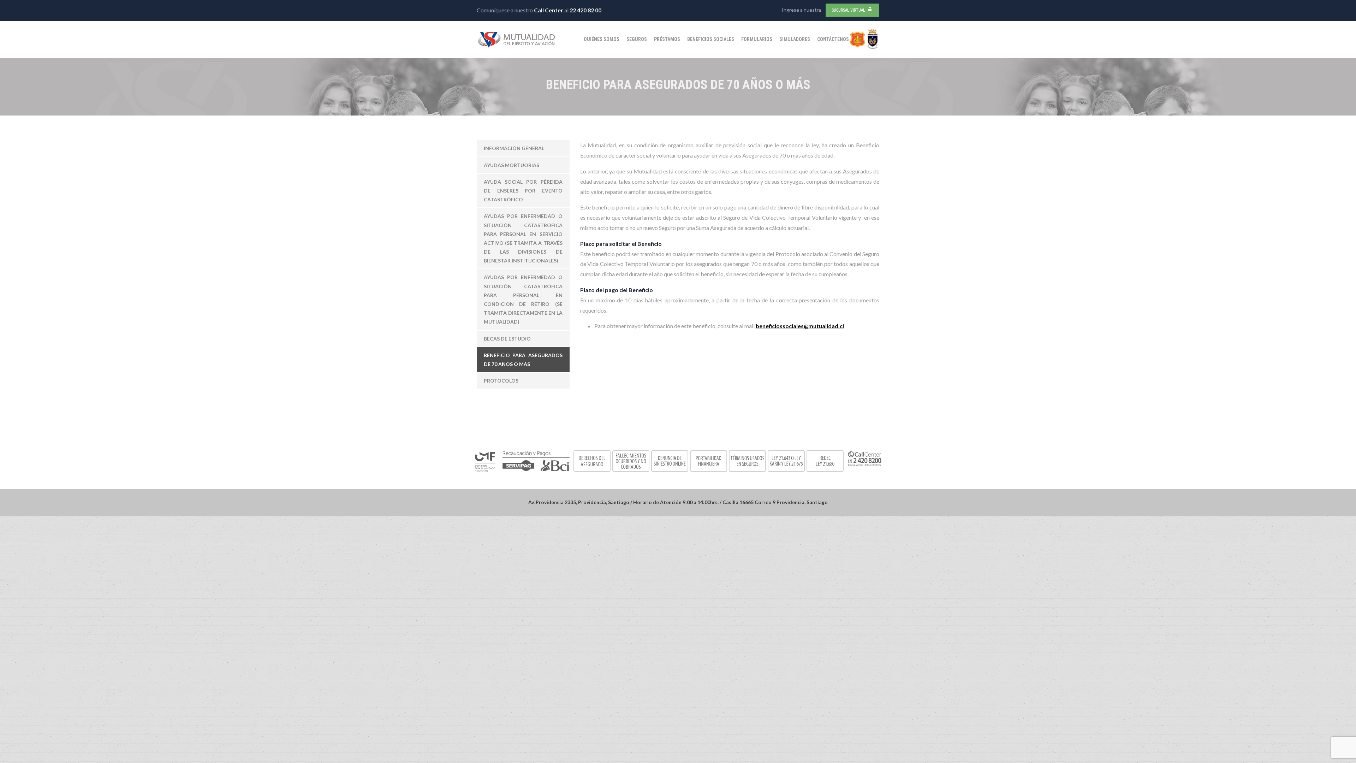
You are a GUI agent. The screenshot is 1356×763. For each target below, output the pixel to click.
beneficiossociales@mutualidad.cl (800, 326)
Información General (514, 148)
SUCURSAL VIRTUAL (848, 10)
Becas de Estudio (507, 339)
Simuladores (794, 39)
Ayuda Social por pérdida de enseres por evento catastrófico (523, 190)
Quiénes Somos (601, 39)
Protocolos (501, 381)
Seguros (636, 39)
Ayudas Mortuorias (511, 165)
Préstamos (667, 39)
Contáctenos (833, 39)
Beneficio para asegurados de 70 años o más (523, 359)
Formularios (756, 39)
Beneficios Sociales (710, 39)
